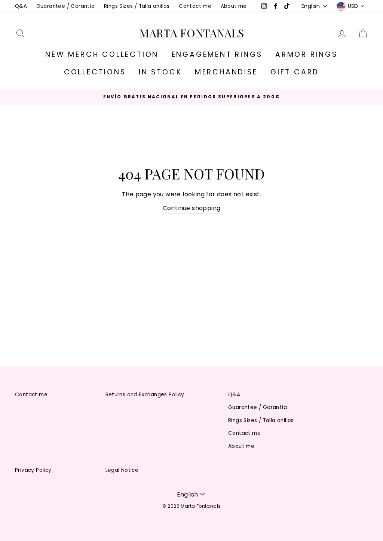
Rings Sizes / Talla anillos (137, 6)
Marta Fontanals (191, 32)
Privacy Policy (33, 470)
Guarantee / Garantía (65, 6)
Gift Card (294, 72)
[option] (191, 96)
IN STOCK (160, 72)
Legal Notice (122, 470)
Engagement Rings (217, 54)
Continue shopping (192, 208)
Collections (95, 72)
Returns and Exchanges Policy (144, 394)
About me (234, 6)
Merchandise (226, 72)
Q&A (21, 6)
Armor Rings (306, 54)
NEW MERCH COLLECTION (102, 54)
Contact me (195, 6)
